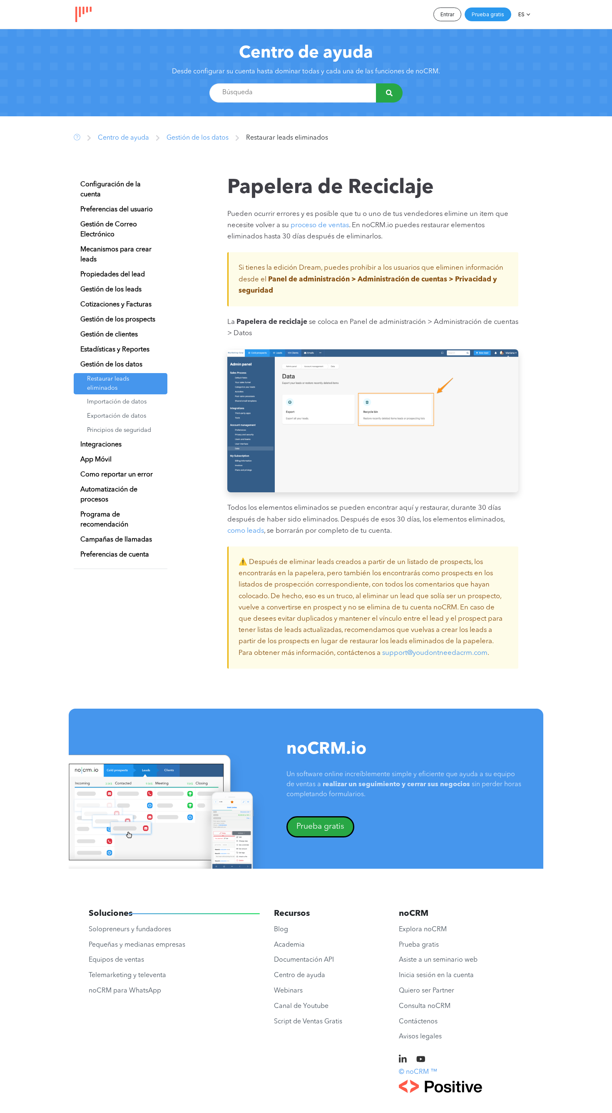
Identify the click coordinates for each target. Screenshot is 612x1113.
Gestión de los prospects (117, 319)
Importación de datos (117, 402)
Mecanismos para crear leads (116, 254)
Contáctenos (418, 1021)
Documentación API (304, 960)
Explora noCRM (423, 929)
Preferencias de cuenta (114, 554)
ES (521, 14)
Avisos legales (420, 1036)
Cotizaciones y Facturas (116, 304)
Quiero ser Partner (426, 991)
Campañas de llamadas (116, 539)
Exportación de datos (116, 416)
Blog (281, 929)
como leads (245, 530)
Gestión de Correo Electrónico (108, 229)
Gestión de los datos (198, 138)
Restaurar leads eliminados (108, 383)
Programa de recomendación (104, 519)
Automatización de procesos (108, 494)
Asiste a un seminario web (438, 960)
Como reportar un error (116, 474)
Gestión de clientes (109, 334)
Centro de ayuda (306, 53)
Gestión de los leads (111, 289)
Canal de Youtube (301, 1006)
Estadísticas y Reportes (114, 349)
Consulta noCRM (424, 1006)
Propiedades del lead (112, 274)
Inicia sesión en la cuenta (436, 975)
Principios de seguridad (119, 430)
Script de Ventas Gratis (308, 1021)
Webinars (288, 991)
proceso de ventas (320, 225)
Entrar (447, 14)
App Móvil (96, 459)
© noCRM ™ (418, 1072)
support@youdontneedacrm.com (435, 653)
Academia (289, 945)
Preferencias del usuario (116, 209)
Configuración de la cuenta (110, 189)
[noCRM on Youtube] (420, 1060)
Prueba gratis (488, 14)
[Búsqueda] (389, 93)
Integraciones (101, 444)
